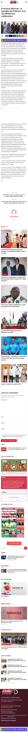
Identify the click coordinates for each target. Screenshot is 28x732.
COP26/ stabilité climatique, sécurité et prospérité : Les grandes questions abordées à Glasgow (16, 557)
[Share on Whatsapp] (14, 36)
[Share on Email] (22, 36)
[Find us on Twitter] (3, 724)
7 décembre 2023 (11, 675)
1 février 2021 (4, 598)
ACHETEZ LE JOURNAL (15, 543)
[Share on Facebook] (7, 36)
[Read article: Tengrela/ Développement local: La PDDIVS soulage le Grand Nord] (14, 639)
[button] (14, 467)
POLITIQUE (6, 6)
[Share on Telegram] (18, 36)
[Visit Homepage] (14, 2)
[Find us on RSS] (8, 724)
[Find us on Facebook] (1, 724)
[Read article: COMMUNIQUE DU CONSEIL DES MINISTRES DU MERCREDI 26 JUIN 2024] (3, 661)
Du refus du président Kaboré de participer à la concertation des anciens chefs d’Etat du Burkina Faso (17, 571)
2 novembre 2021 (11, 560)
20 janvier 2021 (4, 624)
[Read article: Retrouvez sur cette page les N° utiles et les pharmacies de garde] (14, 613)
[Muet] (23, 473)
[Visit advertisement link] (14, 40)
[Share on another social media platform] (25, 36)
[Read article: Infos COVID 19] (14, 588)
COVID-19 (4, 593)
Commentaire (4, 399)
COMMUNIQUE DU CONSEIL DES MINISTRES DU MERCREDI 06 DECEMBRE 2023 (16, 672)
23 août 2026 (4, 308)
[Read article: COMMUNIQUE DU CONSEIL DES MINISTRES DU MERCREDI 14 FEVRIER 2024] (3, 666)
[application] (14, 466)
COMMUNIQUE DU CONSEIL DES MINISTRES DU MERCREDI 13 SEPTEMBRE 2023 (17, 679)
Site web (3, 429)
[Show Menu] (1, 2)
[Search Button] (26, 2)
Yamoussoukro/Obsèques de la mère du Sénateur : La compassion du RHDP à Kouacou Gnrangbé (13, 251)
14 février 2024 (11, 668)
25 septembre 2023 (11, 682)
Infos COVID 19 (4, 596)
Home (2, 6)
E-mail (3, 423)
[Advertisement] (14, 186)
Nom (2, 416)
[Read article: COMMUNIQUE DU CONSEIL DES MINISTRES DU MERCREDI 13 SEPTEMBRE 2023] (3, 680)
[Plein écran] (25, 473)
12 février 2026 (4, 650)
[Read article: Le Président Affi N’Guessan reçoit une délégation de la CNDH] (14, 320)
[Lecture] (2, 473)
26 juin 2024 (10, 662)
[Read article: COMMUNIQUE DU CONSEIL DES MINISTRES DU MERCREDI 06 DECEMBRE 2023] (3, 672)
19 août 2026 (4, 334)
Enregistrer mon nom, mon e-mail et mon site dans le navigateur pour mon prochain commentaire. (14, 436)
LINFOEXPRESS (14, 216)
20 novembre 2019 (4, 18)
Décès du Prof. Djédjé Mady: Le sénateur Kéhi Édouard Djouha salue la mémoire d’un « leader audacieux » (13, 278)
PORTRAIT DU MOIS (6, 644)
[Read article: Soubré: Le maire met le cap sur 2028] (14, 373)
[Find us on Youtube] (6, 724)
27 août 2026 (4, 282)
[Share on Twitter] (10, 36)
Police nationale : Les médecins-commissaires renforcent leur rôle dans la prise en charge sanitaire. (13, 358)
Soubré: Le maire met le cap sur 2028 (11, 384)
